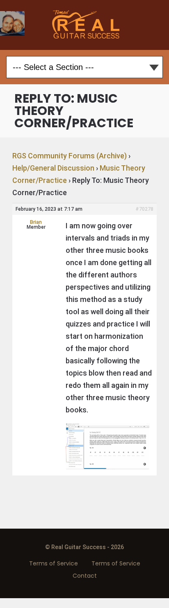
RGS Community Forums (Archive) (69, 155)
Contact (85, 576)
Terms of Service (53, 563)
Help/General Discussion (53, 168)
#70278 (144, 209)
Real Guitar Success (84, 25)
